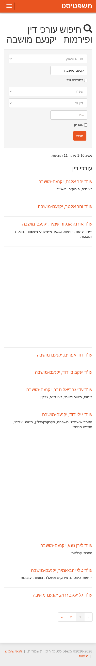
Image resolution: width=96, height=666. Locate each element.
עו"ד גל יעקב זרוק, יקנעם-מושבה (62, 594)
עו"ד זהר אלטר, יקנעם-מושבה (65, 206)
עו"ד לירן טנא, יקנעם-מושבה (66, 545)
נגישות (83, 656)
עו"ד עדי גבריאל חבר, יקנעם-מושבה (59, 389)
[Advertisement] (48, 297)
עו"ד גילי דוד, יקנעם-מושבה (67, 414)
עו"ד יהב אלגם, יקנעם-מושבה (65, 181)
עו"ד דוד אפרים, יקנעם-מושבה (64, 354)
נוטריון (79, 125)
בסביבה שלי (75, 80)
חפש (79, 136)
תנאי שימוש (13, 651)
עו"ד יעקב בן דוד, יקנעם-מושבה (63, 372)
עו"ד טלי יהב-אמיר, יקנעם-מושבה (61, 570)
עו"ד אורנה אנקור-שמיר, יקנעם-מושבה (57, 223)
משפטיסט (76, 6)
